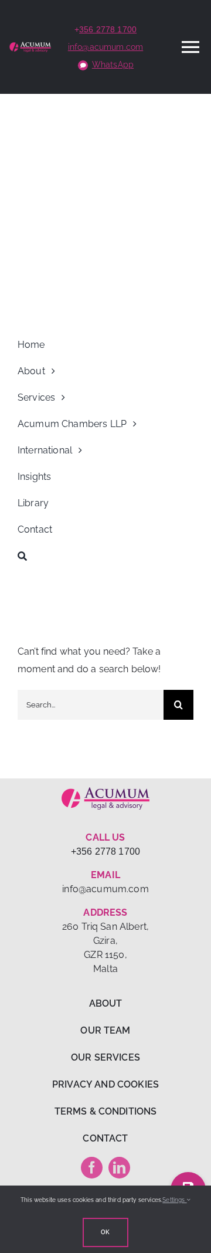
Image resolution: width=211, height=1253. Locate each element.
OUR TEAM (105, 1030)
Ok (105, 1232)
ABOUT (105, 1003)
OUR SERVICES (105, 1057)
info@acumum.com (105, 47)
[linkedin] (119, 1168)
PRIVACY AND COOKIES (105, 1084)
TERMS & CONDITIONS (106, 1111)
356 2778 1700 (108, 29)
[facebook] (92, 1168)
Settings (174, 1200)
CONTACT (105, 1138)
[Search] (105, 556)
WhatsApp (113, 64)
